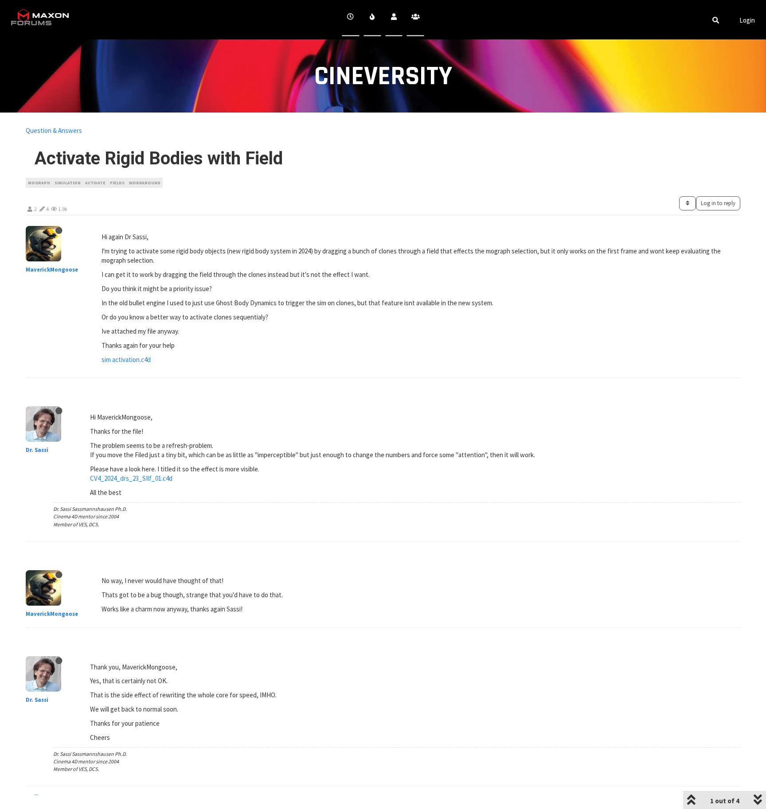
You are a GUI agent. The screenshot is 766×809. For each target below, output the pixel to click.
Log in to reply (718, 203)
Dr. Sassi (37, 450)
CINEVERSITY (383, 76)
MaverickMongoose (52, 269)
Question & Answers (54, 130)
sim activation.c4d (126, 359)
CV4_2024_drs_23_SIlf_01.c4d (131, 478)
